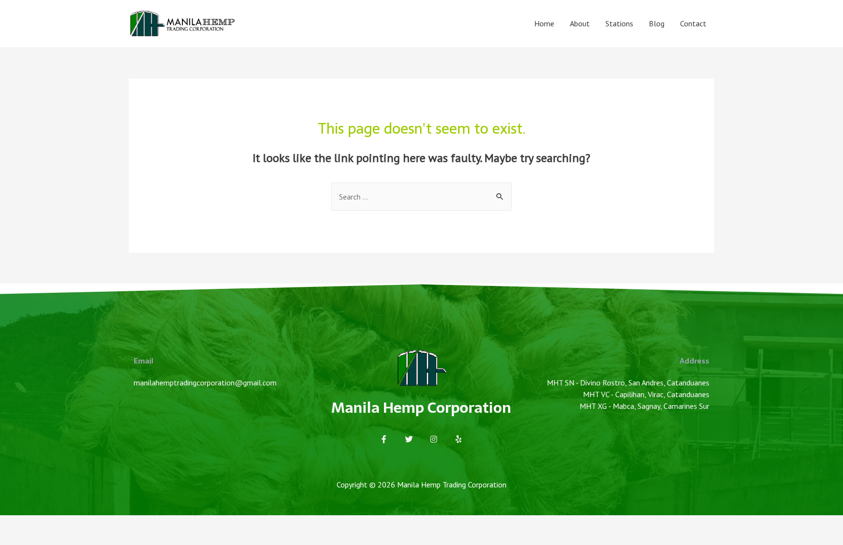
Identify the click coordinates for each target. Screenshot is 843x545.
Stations (619, 23)
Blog (656, 23)
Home (544, 23)
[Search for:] (421, 197)
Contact (693, 23)
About (580, 23)
